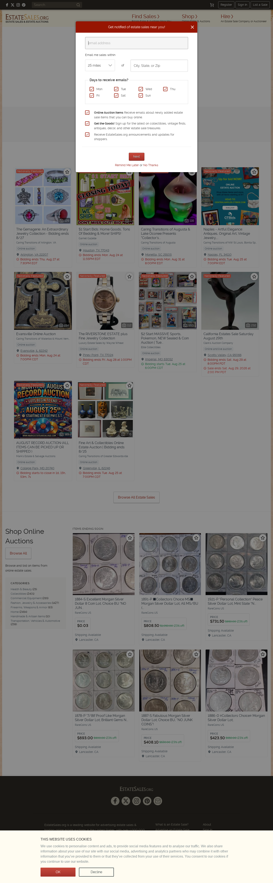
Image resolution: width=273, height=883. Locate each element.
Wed (148, 89)
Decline (96, 872)
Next (136, 156)
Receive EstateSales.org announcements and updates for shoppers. (134, 137)
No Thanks (150, 165)
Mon (99, 89)
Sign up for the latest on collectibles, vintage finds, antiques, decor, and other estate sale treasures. (140, 126)
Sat (123, 95)
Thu (172, 89)
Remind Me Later (127, 165)
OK (58, 872)
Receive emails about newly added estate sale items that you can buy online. (138, 115)
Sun (148, 95)
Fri (98, 95)
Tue (123, 89)
